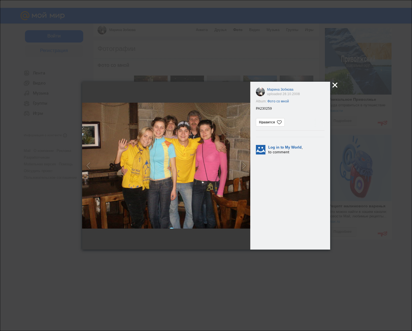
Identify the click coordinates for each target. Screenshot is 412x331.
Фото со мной (278, 101)
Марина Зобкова (280, 89)
